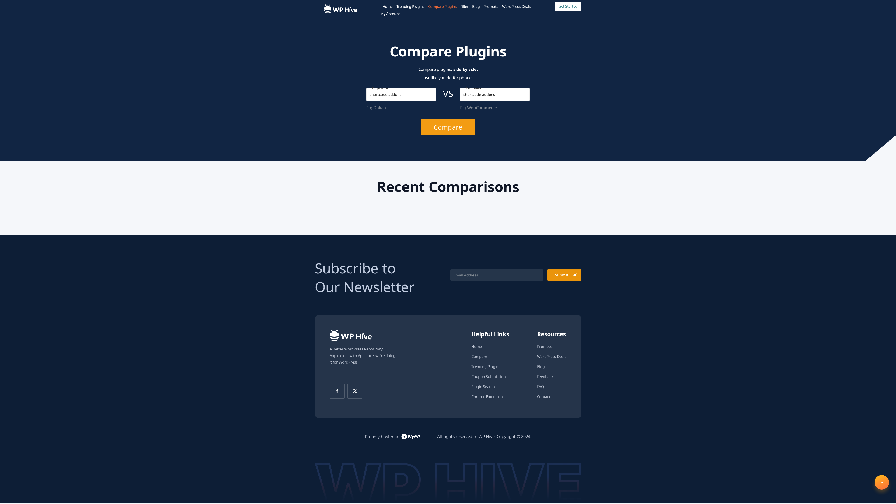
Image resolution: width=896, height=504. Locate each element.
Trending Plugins (410, 6)
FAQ (540, 386)
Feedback (545, 376)
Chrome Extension (487, 396)
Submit (561, 275)
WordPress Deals (516, 6)
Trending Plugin (484, 366)
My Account (390, 14)
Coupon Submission (488, 376)
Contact (543, 396)
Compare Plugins (442, 6)
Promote (490, 6)
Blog (476, 6)
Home (387, 6)
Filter (464, 6)
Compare (448, 127)
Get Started (568, 6)
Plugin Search (483, 386)
